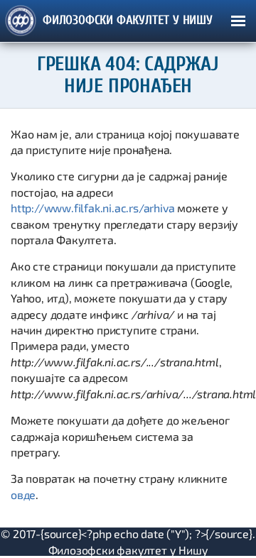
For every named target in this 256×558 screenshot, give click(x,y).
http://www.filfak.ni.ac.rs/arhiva (92, 207)
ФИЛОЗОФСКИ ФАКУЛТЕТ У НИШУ (128, 20)
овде (23, 494)
